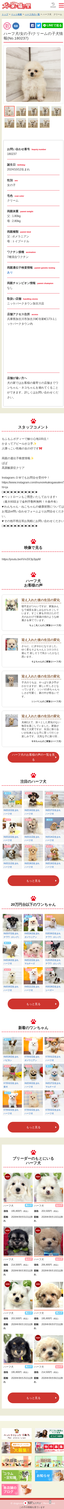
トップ (5, 14)
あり (10, 272)
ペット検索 (16, 14)
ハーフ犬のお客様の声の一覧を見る (33, 757)
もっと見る (33, 880)
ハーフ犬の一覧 (32, 14)
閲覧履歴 (53, 7)
